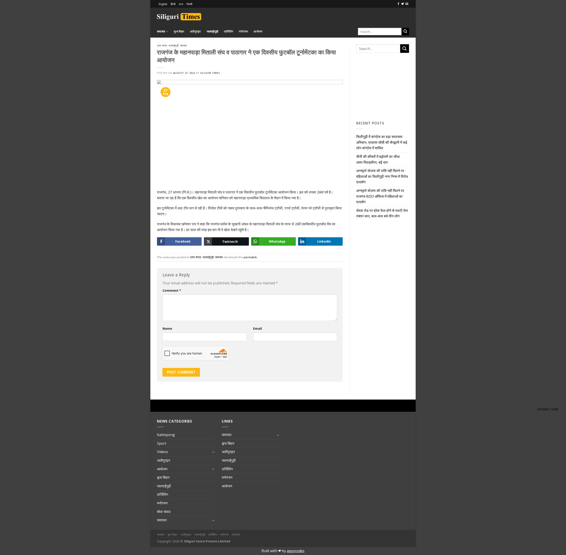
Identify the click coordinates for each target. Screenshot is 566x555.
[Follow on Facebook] (398, 4)
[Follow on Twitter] (402, 4)
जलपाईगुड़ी (212, 31)
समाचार (161, 31)
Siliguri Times (210, 73)
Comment (172, 290)
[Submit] (405, 31)
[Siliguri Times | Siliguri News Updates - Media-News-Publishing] (179, 16)
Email (257, 328)
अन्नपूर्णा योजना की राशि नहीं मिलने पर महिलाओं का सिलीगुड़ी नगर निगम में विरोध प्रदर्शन (382, 176)
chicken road (547, 409)
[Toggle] (213, 452)
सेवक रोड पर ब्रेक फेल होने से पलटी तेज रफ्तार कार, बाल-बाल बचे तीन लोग (382, 213)
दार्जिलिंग (228, 31)
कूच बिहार (179, 31)
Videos (162, 451)
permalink (250, 257)
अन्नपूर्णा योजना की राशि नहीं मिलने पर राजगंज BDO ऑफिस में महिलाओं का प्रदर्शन (380, 196)
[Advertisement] (357, 16)
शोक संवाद (163, 511)
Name (167, 328)
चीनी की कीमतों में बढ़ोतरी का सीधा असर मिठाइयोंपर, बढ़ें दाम (378, 159)
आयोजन (258, 31)
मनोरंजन (243, 31)
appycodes (295, 550)
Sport (161, 443)
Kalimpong (166, 434)
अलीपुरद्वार (195, 31)
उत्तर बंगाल (162, 45)
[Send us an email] (406, 4)
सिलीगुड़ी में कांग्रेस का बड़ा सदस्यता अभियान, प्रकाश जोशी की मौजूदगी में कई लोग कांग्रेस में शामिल (381, 142)
